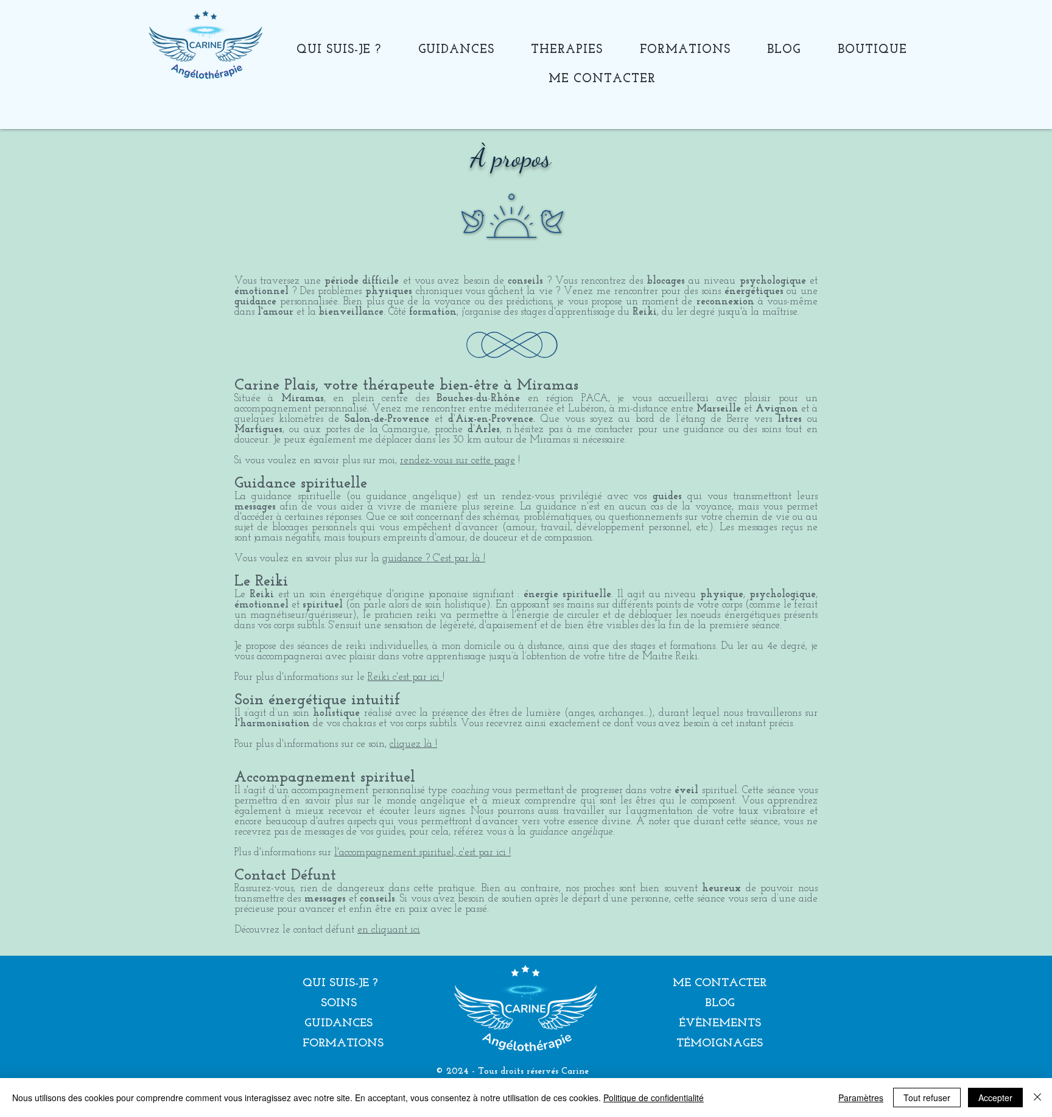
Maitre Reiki (670, 656)
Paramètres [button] (860, 1097)
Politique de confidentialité (653, 1097)
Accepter (995, 1097)
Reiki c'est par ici (405, 677)
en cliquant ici (388, 930)
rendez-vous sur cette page (457, 460)
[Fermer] (1037, 1097)
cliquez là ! (413, 744)
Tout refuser (926, 1097)
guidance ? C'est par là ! (433, 558)
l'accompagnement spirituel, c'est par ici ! (422, 852)
